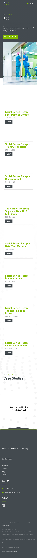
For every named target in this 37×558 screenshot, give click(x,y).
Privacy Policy (5, 523)
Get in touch (10, 37)
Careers (4, 469)
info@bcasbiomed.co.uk (12, 493)
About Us (5, 466)
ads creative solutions (12, 551)
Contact (4, 474)
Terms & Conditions (23, 523)
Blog (3, 472)
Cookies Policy (13, 523)
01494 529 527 (9, 488)
